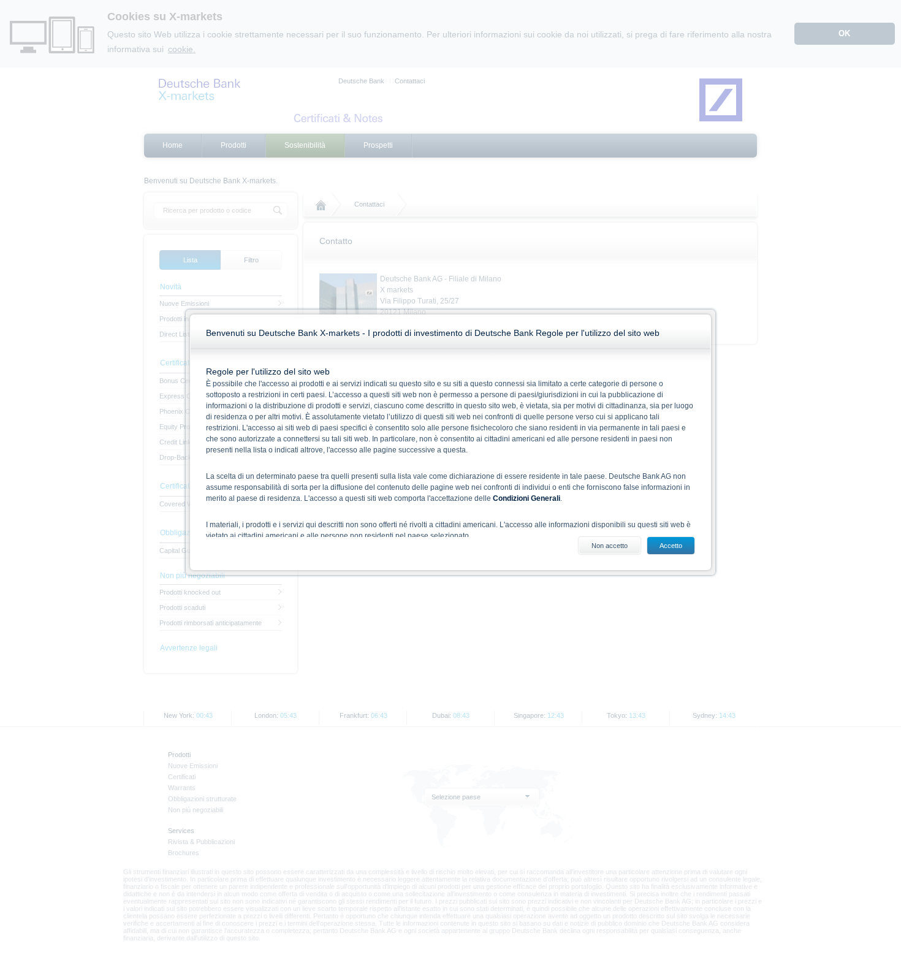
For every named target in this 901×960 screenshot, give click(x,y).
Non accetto (609, 545)
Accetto (671, 545)
